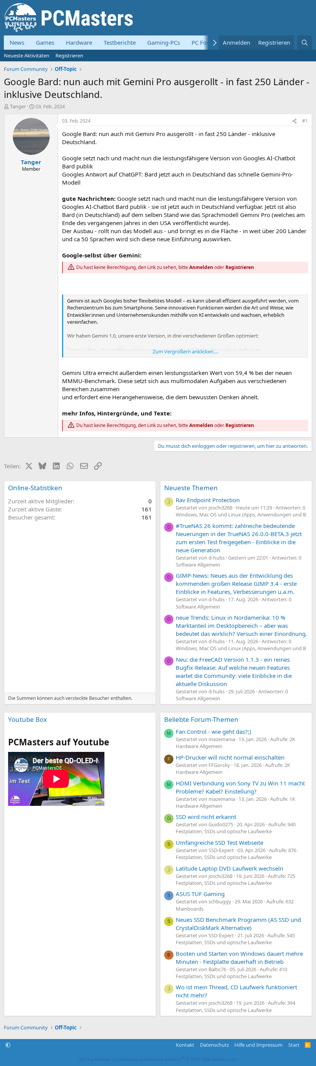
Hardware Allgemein (199, 746)
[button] (8, 1045)
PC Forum (205, 42)
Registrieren (69, 55)
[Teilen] (294, 121)
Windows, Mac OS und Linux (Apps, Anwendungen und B (241, 514)
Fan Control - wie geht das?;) (213, 731)
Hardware (79, 42)
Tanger (18, 106)
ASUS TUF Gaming (200, 894)
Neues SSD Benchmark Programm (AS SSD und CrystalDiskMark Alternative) (238, 923)
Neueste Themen (191, 487)
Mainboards (189, 908)
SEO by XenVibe (95, 1059)
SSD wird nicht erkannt (206, 817)
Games (45, 42)
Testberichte (120, 42)
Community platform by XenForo (176, 1059)
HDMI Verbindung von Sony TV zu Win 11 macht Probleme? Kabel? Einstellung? (240, 787)
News (17, 42)
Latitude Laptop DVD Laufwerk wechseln (229, 868)
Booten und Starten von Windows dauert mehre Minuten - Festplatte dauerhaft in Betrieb (239, 957)
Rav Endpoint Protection (208, 500)
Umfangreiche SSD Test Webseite (219, 842)
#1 (305, 121)
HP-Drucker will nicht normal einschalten (230, 757)
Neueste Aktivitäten (26, 55)
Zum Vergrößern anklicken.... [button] (185, 351)
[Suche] (304, 42)
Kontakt (185, 1044)
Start (293, 1044)
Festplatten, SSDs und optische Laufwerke (224, 831)
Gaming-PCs (163, 42)
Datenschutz (214, 1044)
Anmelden (201, 267)
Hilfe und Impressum (258, 1044)
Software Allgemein (198, 564)
